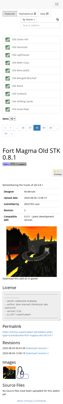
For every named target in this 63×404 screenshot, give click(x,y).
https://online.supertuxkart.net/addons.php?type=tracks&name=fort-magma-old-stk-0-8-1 (28, 333)
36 (23, 127)
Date (43, 13)
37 (30, 127)
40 (50, 127)
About (20, 400)
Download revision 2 (37, 353)
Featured (10, 13)
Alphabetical (26, 13)
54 (6, 133)
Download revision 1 (37, 348)
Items (6, 118)
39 (44, 127)
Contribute (40, 400)
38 (37, 127)
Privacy (29, 400)
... (17, 127)
